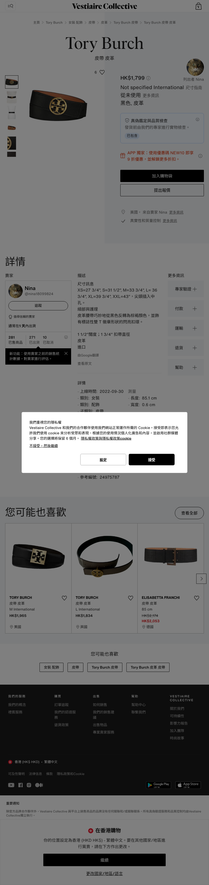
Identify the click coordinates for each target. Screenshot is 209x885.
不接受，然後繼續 (43, 445)
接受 (151, 459)
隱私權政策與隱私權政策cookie (106, 438)
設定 (103, 459)
